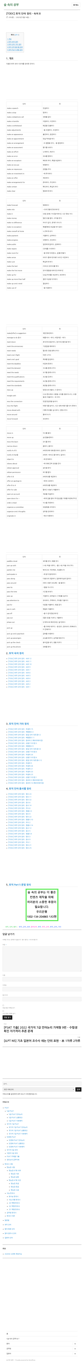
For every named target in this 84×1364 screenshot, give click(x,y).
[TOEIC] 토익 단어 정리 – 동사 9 (19, 839)
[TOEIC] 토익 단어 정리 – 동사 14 (19, 805)
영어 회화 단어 (10, 1229)
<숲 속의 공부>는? (12, 1338)
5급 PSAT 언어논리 (15, 1114)
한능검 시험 (11, 1167)
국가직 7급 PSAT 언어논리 (18, 1127)
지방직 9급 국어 (12, 1153)
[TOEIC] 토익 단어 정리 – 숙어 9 (19, 667)
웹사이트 (5, 995)
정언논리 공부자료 (13, 1159)
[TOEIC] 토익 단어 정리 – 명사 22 (19, 817)
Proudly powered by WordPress (25, 1360)
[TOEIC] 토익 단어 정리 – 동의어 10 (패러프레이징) (26, 783)
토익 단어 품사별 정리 (15, 47)
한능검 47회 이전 (15, 1180)
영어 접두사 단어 (10, 1233)
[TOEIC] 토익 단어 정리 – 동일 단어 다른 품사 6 (24, 749)
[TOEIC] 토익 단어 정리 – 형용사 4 (20, 834)
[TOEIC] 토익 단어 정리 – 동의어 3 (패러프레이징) (25, 780)
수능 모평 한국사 (14, 1200)
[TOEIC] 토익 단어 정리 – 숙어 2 (19, 684)
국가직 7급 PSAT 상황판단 (18, 1130)
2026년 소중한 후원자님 (13, 1254)
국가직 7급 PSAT (13, 1124)
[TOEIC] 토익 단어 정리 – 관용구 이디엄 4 (22, 757)
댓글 (5, 944)
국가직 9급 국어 (12, 1150)
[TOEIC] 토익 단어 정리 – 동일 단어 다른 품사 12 (25, 760)
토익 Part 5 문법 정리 (15, 50)
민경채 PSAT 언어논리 (16, 1140)
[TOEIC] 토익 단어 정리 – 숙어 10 (19, 664)
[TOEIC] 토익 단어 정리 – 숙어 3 (19, 681)
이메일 (5, 985)
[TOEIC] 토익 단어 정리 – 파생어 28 (20, 766)
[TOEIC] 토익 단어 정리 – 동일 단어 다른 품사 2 (24, 735)
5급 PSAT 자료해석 (15, 1121)
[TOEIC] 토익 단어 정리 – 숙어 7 (19, 670)
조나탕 (11, 17)
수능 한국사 (11, 1193)
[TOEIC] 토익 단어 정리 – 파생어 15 (20, 729)
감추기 (17, 35)
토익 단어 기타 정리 (14, 44)
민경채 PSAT (11, 1137)
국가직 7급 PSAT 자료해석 (18, 1134)
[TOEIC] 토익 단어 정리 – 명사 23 (19, 794)
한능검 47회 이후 (15, 1170)
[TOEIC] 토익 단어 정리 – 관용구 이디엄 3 (22, 743)
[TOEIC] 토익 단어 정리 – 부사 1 (19, 842)
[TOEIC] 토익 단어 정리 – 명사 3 (19, 836)
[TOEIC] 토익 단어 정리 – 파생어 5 (20, 763)
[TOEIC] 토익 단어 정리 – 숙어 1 (19, 687)
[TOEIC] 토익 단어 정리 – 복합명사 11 (21, 737)
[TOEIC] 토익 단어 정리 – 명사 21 (19, 845)
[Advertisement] (42, 26)
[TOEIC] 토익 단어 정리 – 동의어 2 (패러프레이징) (25, 740)
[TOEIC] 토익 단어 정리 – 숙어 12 (19, 658)
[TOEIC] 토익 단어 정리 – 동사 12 (19, 828)
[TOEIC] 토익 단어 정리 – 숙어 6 (19, 673)
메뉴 (77, 5)
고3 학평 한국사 (14, 1203)
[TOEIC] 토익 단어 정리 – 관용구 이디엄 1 (22, 777)
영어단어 (34, 927)
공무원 (8, 1348)
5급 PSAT (10, 1111)
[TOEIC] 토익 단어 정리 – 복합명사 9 (20, 746)
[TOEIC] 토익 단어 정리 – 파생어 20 (20, 771)
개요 (9, 39)
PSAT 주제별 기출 (13, 1156)
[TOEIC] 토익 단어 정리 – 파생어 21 (20, 769)
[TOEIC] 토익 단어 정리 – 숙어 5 (19, 675)
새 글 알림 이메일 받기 (9, 1013)
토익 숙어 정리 (12, 42)
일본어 (8, 1353)
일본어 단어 (9, 1238)
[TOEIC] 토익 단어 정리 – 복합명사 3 (20, 732)
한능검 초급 (15, 1183)
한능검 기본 (15, 1174)
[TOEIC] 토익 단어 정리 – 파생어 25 (20, 774)
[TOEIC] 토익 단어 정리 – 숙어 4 (19, 678)
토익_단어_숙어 (24, 927)
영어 (14, 927)
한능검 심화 (15, 1177)
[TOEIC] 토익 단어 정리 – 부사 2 (19, 822)
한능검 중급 (15, 1187)
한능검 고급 (15, 1190)
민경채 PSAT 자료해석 (16, 1147)
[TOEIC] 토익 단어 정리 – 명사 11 (19, 797)
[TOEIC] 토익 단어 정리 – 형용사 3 (20, 811)
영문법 (7, 1220)
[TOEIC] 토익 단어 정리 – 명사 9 (19, 814)
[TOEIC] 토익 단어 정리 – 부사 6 (19, 808)
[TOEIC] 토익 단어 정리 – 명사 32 (19, 800)
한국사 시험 (9, 1164)
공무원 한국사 (11, 1213)
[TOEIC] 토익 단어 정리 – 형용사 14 (20, 825)
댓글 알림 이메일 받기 (9, 1008)
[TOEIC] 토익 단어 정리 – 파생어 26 (20, 754)
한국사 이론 (11, 1216)
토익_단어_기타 (55, 927)
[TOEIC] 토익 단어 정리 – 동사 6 (19, 802)
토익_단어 (45, 927)
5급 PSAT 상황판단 (15, 1117)
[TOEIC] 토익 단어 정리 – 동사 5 (19, 831)
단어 (10, 927)
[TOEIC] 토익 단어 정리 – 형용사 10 (20, 819)
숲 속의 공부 (11, 4)
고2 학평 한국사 (14, 1206)
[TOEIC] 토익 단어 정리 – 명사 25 (19, 848)
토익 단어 (8, 1224)
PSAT (7, 1108)
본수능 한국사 (13, 1196)
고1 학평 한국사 (14, 1209)
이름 (4, 975)
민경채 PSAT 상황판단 (16, 1143)
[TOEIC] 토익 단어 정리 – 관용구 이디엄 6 (22, 752)
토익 (7, 927)
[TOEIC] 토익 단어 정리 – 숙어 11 (19, 661)
